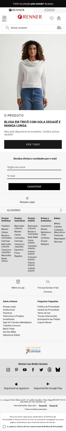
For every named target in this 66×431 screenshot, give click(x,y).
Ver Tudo (33, 144)
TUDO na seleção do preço (33, 3)
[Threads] (49, 371)
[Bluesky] (58, 371)
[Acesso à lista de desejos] (51, 19)
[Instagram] (8, 370)
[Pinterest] (16, 370)
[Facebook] (33, 370)
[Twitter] (41, 370)
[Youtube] (25, 370)
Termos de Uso (20, 419)
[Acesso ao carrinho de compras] (59, 19)
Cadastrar (34, 186)
